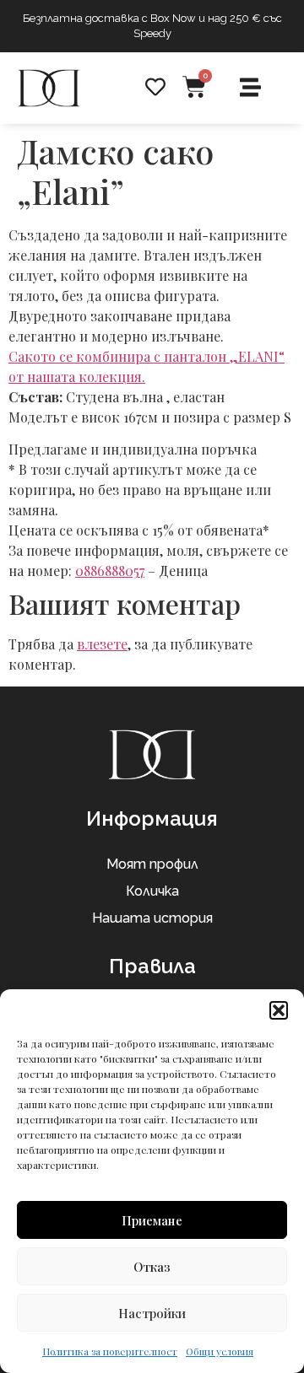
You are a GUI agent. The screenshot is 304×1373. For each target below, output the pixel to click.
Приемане (152, 1220)
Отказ (152, 1266)
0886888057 (109, 570)
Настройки (152, 1313)
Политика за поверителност (109, 1351)
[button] (278, 1010)
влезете (102, 644)
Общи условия (219, 1351)
